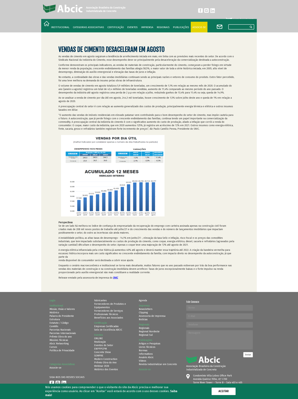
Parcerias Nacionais (60, 329)
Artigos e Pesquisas (149, 343)
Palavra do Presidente (61, 316)
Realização (100, 341)
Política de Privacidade (61, 350)
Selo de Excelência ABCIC (108, 329)
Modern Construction (105, 359)
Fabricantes (100, 300)
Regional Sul (146, 335)
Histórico (54, 312)
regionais (163, 27)
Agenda (143, 300)
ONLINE (98, 338)
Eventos (132, 27)
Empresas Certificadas (106, 326)
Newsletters (145, 309)
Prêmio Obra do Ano (105, 362)
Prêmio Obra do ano (60, 336)
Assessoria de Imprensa (152, 316)
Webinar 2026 (101, 366)
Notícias (143, 319)
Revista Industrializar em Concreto (158, 364)
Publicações (181, 27)
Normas (143, 350)
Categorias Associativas (88, 27)
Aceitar (223, 391)
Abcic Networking (59, 343)
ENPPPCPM (100, 348)
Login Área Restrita (243, 19)
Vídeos (142, 360)
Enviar (248, 354)
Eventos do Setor (103, 345)
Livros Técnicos (147, 347)
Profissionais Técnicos (106, 314)
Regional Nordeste (149, 331)
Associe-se (199, 27)
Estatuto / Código (59, 322)
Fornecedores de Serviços (108, 310)
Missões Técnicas (58, 340)
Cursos (53, 347)
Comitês (53, 326)
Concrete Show (102, 352)
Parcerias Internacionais (62, 333)
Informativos (146, 353)
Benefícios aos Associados (108, 317)
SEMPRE (98, 355)
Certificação (115, 27)
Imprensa (147, 27)
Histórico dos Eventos (106, 369)
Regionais (144, 328)
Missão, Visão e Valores (62, 309)
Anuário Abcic (146, 357)
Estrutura (54, 319)
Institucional (60, 27)
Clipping (143, 312)
